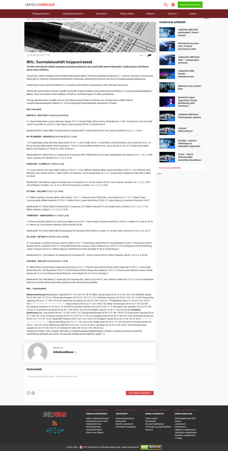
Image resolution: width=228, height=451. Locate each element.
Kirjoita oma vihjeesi (94, 432)
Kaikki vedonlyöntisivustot (97, 418)
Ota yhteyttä (150, 421)
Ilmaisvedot (121, 421)
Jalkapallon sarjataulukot (186, 432)
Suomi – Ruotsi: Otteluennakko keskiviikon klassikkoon (189, 157)
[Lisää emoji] (33, 393)
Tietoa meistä (151, 418)
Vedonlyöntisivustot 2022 (97, 421)
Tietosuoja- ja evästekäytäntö (158, 427)
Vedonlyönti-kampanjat (126, 427)
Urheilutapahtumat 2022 (185, 418)
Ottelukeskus (180, 427)
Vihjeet (150, 13)
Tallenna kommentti (140, 393)
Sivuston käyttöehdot (154, 424)
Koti (28, 19)
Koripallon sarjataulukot (185, 435)
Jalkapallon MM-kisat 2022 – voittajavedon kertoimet (188, 60)
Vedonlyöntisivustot (72, 13)
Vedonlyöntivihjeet (94, 430)
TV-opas (178, 438)
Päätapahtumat (40, 13)
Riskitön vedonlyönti (124, 424)
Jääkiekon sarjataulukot (185, 430)
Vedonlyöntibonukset (125, 418)
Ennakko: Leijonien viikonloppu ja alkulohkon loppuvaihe (189, 143)
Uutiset (192, 13)
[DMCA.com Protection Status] (151, 447)
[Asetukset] (173, 5)
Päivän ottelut (127, 13)
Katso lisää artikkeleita (170, 167)
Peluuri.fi (149, 430)
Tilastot (171, 13)
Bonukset (101, 13)
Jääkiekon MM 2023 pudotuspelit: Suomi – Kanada (189, 32)
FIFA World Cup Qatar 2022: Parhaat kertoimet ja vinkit (188, 46)
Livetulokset (180, 424)
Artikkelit (36, 19)
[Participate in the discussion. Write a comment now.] (90, 382)
